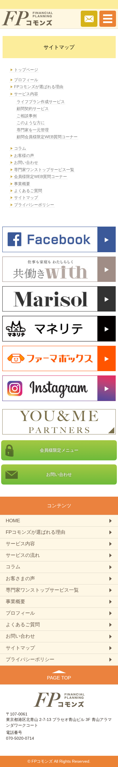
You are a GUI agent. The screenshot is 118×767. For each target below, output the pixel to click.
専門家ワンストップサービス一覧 (44, 169)
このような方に (31, 122)
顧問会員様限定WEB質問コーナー (47, 136)
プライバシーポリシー (34, 204)
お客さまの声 (20, 578)
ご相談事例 (27, 115)
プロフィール (26, 79)
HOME (13, 520)
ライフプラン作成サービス (41, 101)
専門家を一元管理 (33, 130)
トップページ (26, 69)
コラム (20, 148)
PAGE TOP (59, 678)
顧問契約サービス (33, 108)
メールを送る (89, 19)
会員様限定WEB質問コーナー (40, 176)
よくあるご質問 (28, 190)
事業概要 (22, 183)
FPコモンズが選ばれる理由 (38, 86)
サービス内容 (26, 94)
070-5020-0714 (20, 738)
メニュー (59, 450)
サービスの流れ (23, 555)
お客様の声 (24, 155)
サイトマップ (26, 197)
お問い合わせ (26, 162)
